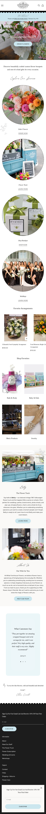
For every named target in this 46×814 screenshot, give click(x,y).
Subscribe (23, 806)
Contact (5, 769)
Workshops (6, 758)
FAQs (4, 773)
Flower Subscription (9, 751)
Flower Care (6, 780)
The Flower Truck (8, 748)
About (4, 741)
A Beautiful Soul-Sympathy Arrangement (14, 344)
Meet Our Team (23, 599)
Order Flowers (23, 44)
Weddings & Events (8, 755)
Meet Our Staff (7, 744)
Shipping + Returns (8, 776)
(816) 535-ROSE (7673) (20, 18)
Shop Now (23, 245)
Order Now (23, 133)
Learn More (23, 189)
